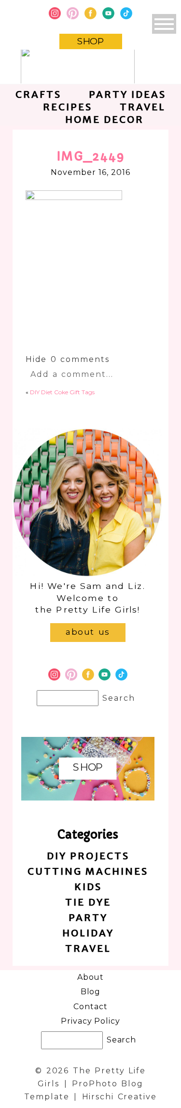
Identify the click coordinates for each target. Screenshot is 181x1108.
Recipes (67, 107)
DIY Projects (88, 856)
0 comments (68, 359)
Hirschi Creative (119, 1096)
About (90, 977)
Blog (91, 991)
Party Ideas (127, 94)
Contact (90, 1006)
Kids (88, 887)
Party (88, 917)
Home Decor (104, 119)
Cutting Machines (88, 871)
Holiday (88, 933)
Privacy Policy (90, 1021)
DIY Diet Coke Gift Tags (62, 392)
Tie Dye (88, 902)
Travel (143, 107)
